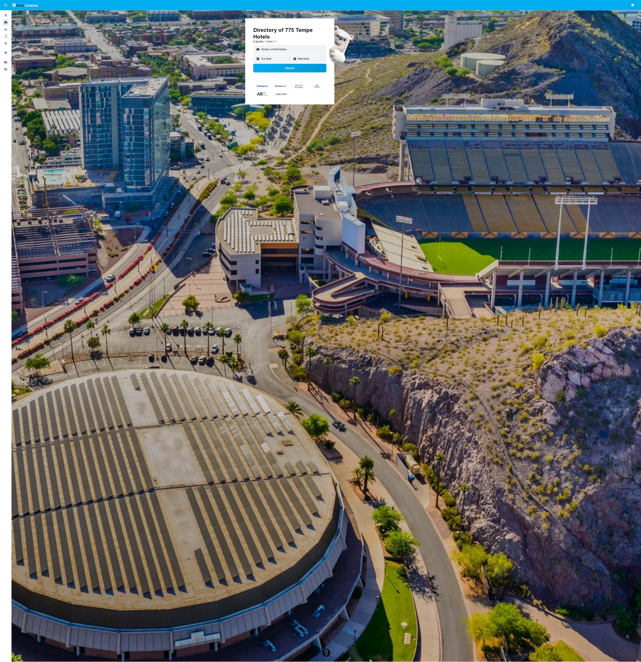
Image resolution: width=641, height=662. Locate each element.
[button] (5, 5)
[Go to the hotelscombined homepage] (25, 5)
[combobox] (265, 41)
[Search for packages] (5, 36)
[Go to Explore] (5, 43)
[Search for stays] (5, 22)
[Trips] (5, 53)
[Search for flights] (5, 15)
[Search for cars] (5, 29)
